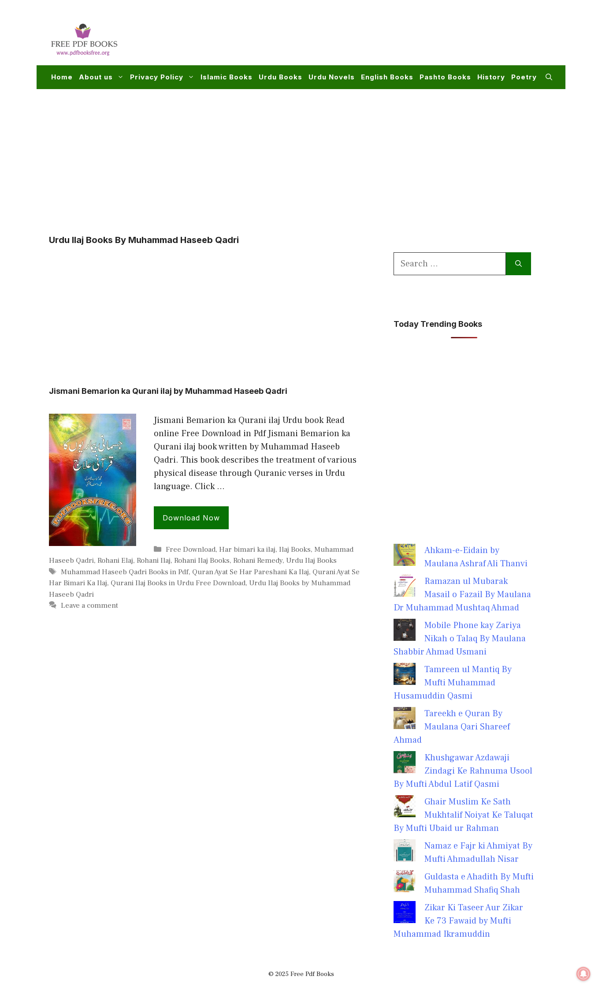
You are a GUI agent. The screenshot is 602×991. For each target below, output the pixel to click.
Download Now (191, 517)
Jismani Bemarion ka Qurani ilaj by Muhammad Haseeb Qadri (168, 391)
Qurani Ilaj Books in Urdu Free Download (178, 583)
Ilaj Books (295, 549)
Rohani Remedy (257, 560)
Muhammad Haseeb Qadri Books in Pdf (125, 572)
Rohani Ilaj (154, 560)
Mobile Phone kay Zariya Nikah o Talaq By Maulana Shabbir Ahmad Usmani (460, 639)
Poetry (524, 77)
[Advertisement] (391, 38)
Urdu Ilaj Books (311, 560)
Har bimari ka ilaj (247, 549)
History (491, 77)
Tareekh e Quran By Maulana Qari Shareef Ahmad (452, 727)
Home (62, 77)
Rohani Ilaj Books (202, 560)
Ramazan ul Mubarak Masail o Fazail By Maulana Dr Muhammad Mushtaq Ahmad (462, 594)
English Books (387, 77)
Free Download (191, 549)
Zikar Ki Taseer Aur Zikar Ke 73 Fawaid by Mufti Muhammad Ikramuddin (458, 921)
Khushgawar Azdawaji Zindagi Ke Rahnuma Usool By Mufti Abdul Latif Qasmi (463, 771)
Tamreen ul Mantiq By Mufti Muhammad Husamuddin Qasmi (453, 683)
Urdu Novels (331, 77)
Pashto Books (445, 77)
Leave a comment (89, 605)
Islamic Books (227, 77)
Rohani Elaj (115, 560)
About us (96, 77)
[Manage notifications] (583, 974)
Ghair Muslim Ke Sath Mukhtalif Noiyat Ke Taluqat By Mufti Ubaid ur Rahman (463, 815)
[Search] (518, 263)
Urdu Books (280, 77)
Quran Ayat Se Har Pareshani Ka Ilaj (250, 572)
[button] (549, 77)
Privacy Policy (156, 77)
